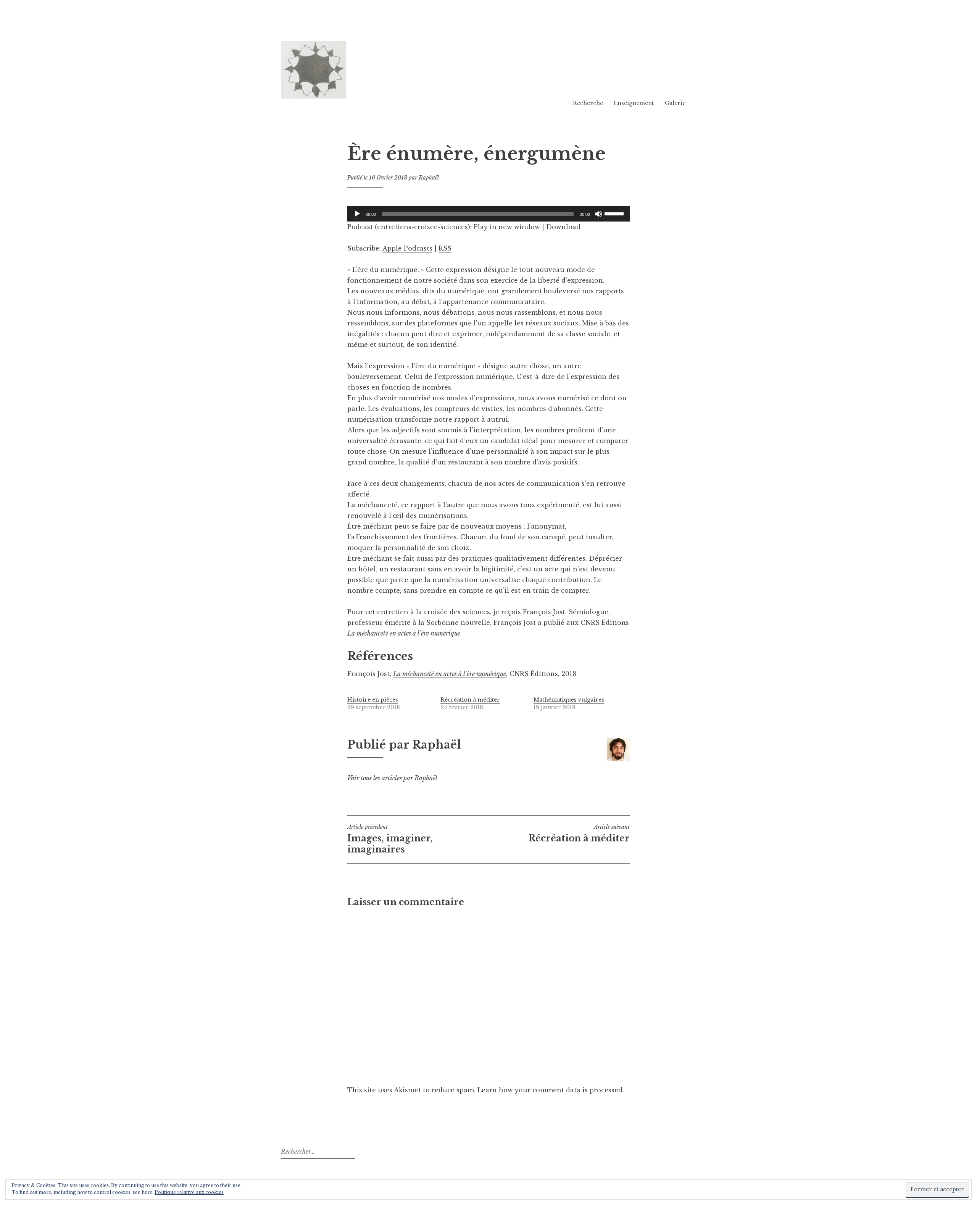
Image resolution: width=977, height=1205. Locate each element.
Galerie (675, 103)
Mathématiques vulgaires (569, 699)
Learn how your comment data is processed (549, 1090)
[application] (488, 214)
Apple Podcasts (407, 248)
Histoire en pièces (372, 699)
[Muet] (598, 214)
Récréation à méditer (470, 699)
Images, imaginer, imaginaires (390, 839)
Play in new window (507, 227)
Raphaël (429, 177)
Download (563, 227)
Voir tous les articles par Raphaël (392, 778)
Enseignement (634, 103)
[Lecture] (357, 214)
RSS (445, 248)
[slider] (615, 213)
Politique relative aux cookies (189, 1192)
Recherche (588, 103)
